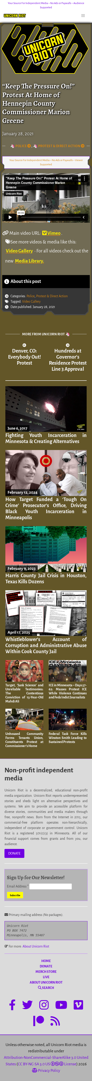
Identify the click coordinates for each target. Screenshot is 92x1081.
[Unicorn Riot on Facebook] (12, 1005)
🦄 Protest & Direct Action (57, 146)
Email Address (18, 886)
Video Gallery (19, 250)
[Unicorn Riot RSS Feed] (55, 1021)
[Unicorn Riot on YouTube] (61, 1005)
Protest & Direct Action (52, 296)
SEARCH (48, 988)
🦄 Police (18, 146)
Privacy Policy (48, 1070)
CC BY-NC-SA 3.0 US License (47, 1064)
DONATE (14, 853)
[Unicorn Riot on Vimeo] (78, 1005)
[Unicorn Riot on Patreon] (38, 1021)
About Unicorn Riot (36, 946)
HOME (46, 961)
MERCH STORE (46, 971)
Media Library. (29, 260)
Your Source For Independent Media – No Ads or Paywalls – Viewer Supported (46, 162)
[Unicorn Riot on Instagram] (44, 1005)
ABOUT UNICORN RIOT (46, 982)
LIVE (46, 977)
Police (31, 296)
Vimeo (54, 233)
